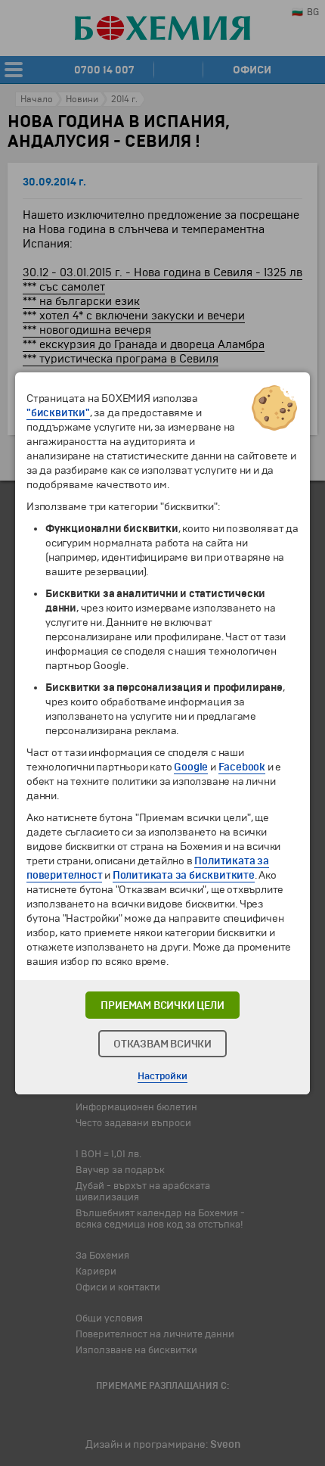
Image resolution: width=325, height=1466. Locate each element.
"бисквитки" (58, 412)
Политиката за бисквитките (184, 875)
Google (191, 767)
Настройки (162, 1076)
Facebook (241, 767)
